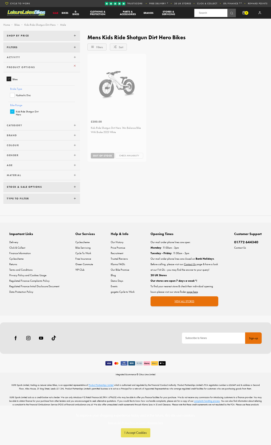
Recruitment (117, 253)
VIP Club (79, 269)
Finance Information (20, 253)
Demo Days (117, 281)
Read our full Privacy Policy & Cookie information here (135, 422)
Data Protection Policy (21, 292)
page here (192, 292)
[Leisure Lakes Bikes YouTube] (41, 338)
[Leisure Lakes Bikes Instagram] (28, 338)
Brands (148, 13)
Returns (13, 264)
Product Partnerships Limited (101, 384)
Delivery (13, 242)
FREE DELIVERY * (158, 3)
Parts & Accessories (128, 12)
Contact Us (240, 247)
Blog (113, 275)
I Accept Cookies (135, 432)
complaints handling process (207, 400)
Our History (117, 242)
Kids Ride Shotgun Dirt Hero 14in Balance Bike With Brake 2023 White (116, 130)
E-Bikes (75, 12)
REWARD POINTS (258, 3)
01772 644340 (246, 242)
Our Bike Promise (120, 269)
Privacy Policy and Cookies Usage (27, 275)
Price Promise (118, 247)
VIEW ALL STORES (184, 301)
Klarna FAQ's (118, 264)
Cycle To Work (20, 3)
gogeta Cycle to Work (122, 292)
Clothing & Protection (97, 12)
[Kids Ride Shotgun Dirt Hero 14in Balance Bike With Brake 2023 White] (116, 83)
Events (114, 286)
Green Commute (84, 264)
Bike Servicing (83, 247)
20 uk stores (182, 3)
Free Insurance (83, 258)
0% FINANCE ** (232, 3)
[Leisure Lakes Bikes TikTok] (53, 338)
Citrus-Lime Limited (147, 374)
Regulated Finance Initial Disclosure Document (34, 286)
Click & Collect (207, 3)
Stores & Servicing (168, 12)
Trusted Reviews (119, 258)
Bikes (65, 13)
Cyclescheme (16, 258)
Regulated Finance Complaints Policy (29, 281)
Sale (55, 13)
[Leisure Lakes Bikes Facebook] (15, 338)
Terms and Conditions (21, 269)
